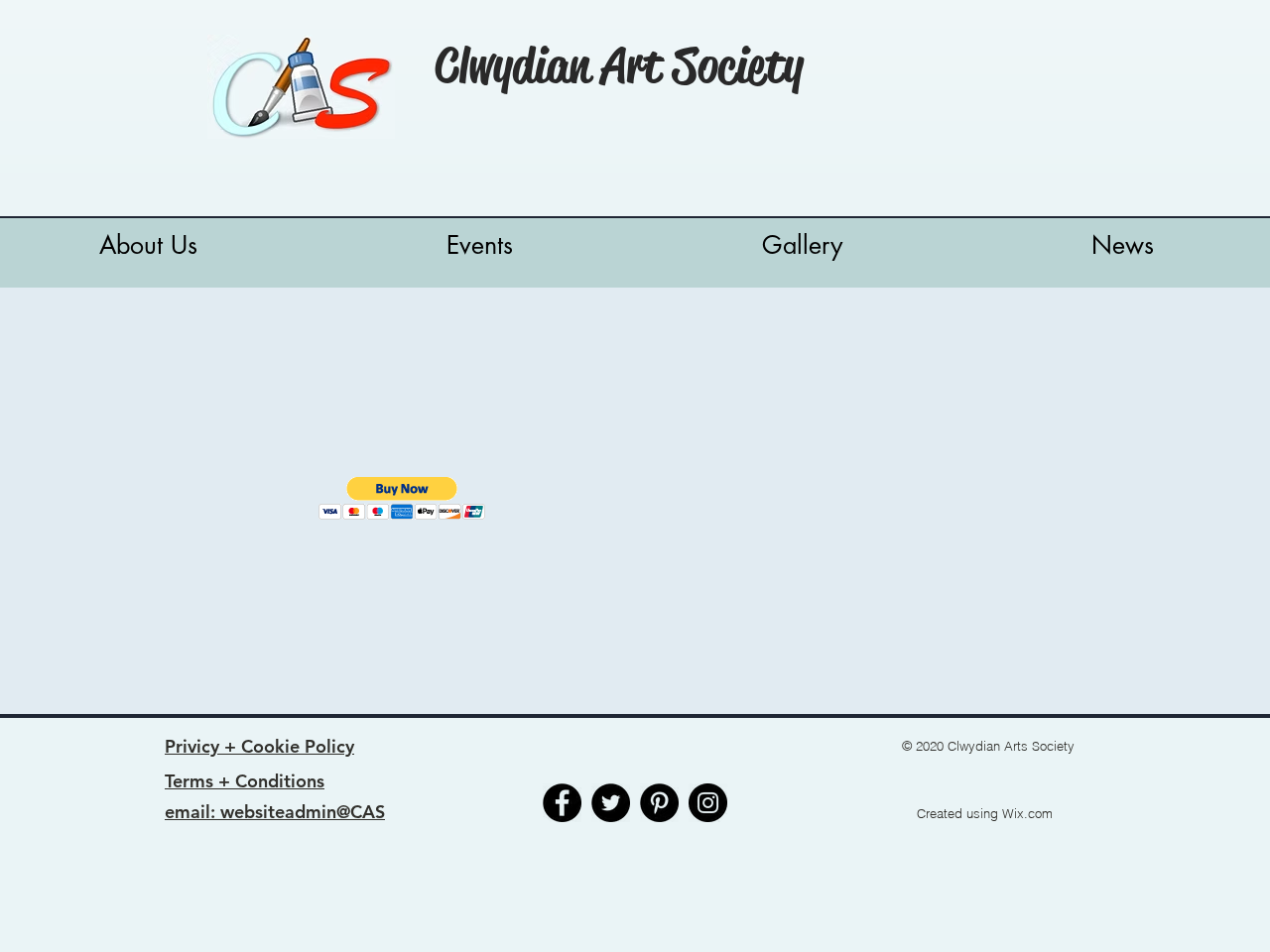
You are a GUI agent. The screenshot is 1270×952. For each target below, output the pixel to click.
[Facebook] (562, 802)
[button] (402, 498)
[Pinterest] (659, 802)
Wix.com (1027, 813)
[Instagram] (708, 802)
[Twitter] (610, 802)
